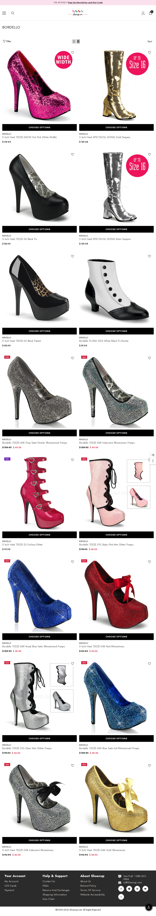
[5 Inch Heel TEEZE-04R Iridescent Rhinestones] (39, 798)
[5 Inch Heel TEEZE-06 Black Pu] (39, 187)
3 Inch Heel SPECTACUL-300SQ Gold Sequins (104, 137)
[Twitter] (121, 897)
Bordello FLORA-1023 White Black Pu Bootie (103, 341)
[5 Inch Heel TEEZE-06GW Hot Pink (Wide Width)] (39, 85)
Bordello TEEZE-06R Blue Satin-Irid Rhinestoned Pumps (109, 748)
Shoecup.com (76, 909)
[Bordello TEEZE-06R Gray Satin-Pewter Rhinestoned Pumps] (39, 391)
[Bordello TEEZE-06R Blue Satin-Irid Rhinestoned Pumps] (116, 696)
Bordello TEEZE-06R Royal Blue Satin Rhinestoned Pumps (33, 646)
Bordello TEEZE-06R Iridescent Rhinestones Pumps (107, 442)
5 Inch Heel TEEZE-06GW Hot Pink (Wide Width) (29, 137)
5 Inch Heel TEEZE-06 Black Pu (19, 239)
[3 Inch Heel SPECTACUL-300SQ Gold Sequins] (116, 85)
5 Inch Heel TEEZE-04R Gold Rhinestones (102, 850)
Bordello (6, 134)
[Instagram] (129, 889)
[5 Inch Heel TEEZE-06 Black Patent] (39, 289)
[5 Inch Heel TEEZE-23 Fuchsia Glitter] (39, 492)
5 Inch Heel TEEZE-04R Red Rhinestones (101, 646)
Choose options (39, 127)
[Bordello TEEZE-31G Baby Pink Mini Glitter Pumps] (116, 492)
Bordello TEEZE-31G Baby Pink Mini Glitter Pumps (106, 544)
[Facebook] (121, 889)
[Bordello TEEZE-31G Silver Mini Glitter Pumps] (39, 696)
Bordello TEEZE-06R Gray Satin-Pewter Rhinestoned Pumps (34, 442)
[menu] (4, 13)
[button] (74, 41)
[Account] (143, 13)
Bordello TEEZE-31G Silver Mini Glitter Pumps (27, 748)
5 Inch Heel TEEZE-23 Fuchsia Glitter (22, 544)
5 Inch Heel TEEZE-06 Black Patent (21, 341)
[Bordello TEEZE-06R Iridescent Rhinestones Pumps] (116, 391)
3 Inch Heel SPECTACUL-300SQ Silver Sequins (105, 239)
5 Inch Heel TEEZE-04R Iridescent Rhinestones (27, 850)
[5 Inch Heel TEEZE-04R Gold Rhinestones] (116, 798)
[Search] (13, 13)
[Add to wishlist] (72, 52)
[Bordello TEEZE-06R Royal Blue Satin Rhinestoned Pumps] (39, 594)
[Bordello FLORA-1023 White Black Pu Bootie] (116, 289)
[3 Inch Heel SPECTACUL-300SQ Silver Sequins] (116, 187)
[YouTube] (145, 889)
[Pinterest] (137, 889)
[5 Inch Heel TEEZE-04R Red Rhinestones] (116, 594)
